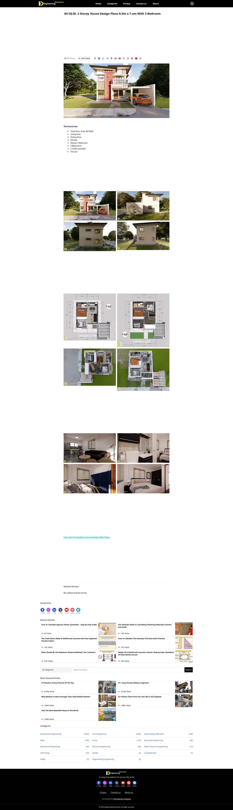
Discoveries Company (122, 799)
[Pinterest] (111, 58)
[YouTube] (120, 58)
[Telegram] (107, 58)
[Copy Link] (140, 58)
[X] (132, 58)
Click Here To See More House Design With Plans (87, 537)
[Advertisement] (116, 36)
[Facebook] (95, 58)
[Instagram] (128, 58)
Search (188, 669)
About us (129, 792)
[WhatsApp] (103, 58)
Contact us (116, 792)
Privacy (103, 792)
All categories (47, 670)
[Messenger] (99, 58)
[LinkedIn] (115, 58)
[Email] (136, 58)
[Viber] (124, 58)
